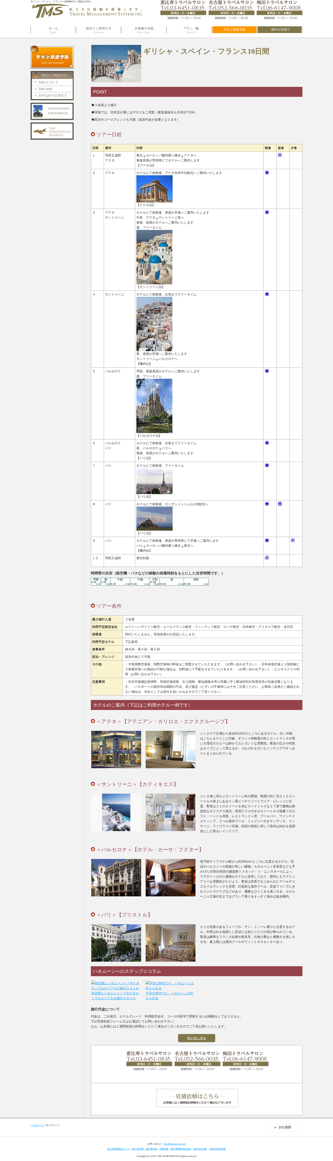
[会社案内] (283, 1130)
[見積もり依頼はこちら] (197, 1104)
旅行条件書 (138, 1149)
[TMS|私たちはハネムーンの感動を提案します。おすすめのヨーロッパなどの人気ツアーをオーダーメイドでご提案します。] (87, 16)
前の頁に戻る (196, 1038)
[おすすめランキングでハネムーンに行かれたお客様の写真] (52, 118)
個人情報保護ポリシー (118, 1149)
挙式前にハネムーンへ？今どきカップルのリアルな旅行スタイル (115, 995)
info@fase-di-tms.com (174, 1144)
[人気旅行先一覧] (52, 137)
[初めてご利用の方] (98, 29)
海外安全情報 (200, 1149)
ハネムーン (37, 1125)
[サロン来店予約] (234, 29)
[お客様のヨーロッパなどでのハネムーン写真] (143, 29)
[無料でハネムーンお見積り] (279, 29)
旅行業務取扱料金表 (181, 1149)
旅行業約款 (151, 1149)
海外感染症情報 (218, 1149)
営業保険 (164, 1149)
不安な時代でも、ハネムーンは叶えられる (169, 995)
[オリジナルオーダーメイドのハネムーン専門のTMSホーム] (53, 29)
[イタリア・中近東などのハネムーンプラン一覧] (189, 29)
